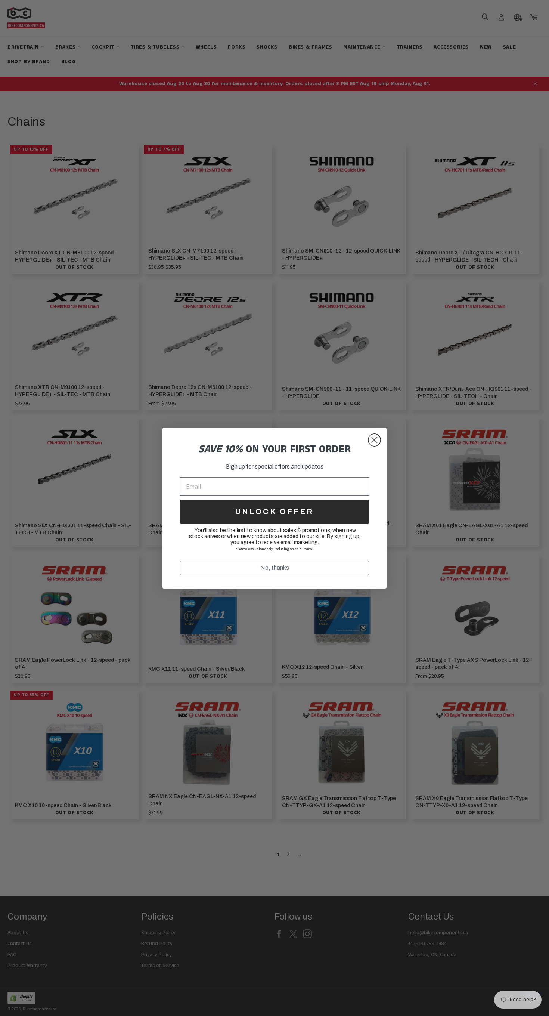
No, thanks (274, 568)
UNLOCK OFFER (274, 511)
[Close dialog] (374, 440)
